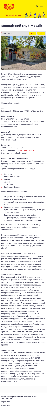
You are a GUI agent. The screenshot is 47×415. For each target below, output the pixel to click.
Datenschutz (5, 406)
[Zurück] (32, 33)
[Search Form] (37, 6)
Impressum (5, 402)
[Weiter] (41, 33)
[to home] (9, 7)
